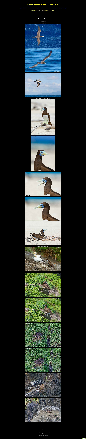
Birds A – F (22, 432)
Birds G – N (26, 432)
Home (19, 432)
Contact (52, 10)
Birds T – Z (34, 432)
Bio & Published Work (35, 10)
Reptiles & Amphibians (49, 432)
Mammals (43, 432)
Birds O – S (30, 432)
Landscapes (39, 432)
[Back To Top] (43, 429)
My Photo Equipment (46, 10)
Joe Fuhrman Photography (42, 435)
